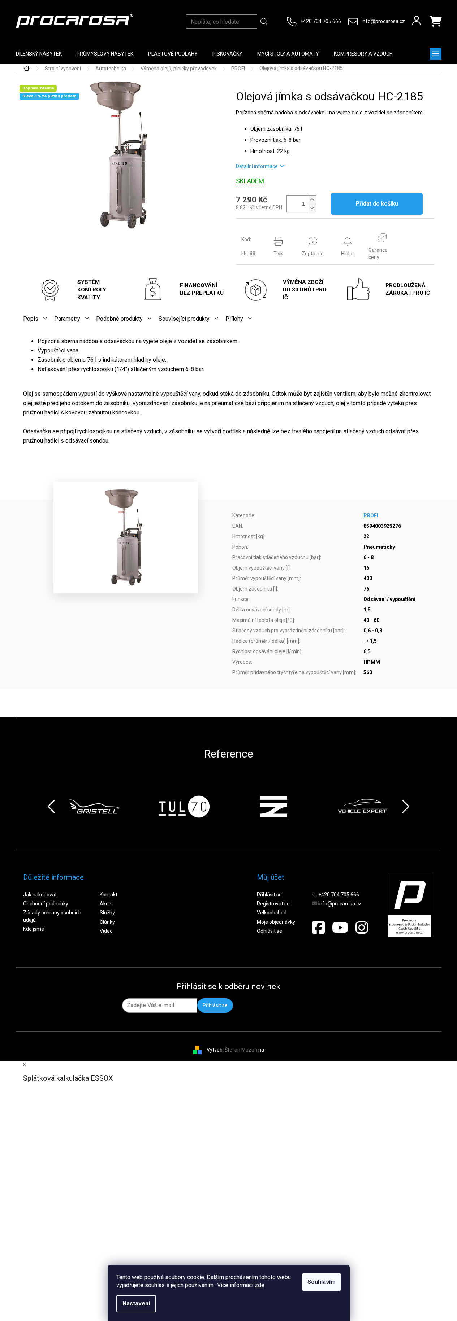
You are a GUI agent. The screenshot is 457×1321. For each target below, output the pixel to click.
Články (107, 922)
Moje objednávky (276, 922)
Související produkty (184, 318)
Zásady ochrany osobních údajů (52, 916)
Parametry (67, 318)
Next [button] (406, 806)
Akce (105, 904)
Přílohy (234, 318)
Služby (107, 913)
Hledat (264, 21)
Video (106, 931)
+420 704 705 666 (320, 21)
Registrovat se (273, 904)
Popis (30, 318)
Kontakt (108, 895)
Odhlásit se (269, 931)
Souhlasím (321, 1281)
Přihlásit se (269, 895)
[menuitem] (39, 53)
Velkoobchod (271, 913)
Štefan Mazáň (241, 1050)
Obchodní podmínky (45, 904)
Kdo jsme (33, 929)
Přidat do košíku (377, 203)
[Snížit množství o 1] (312, 208)
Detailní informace (257, 166)
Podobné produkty (119, 318)
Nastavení (136, 1303)
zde (259, 1285)
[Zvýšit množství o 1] (312, 200)
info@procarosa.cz (383, 21)
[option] (94, 807)
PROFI (370, 515)
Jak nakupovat (40, 895)
